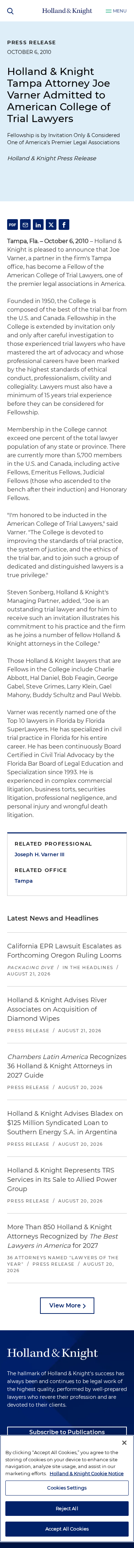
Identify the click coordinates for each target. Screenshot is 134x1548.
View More (65, 1305)
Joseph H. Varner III (39, 854)
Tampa (24, 881)
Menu (120, 11)
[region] (67, 1488)
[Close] (124, 1443)
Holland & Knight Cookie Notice (87, 1473)
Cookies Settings (66, 1488)
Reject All (67, 1508)
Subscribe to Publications (67, 1432)
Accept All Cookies (67, 1529)
